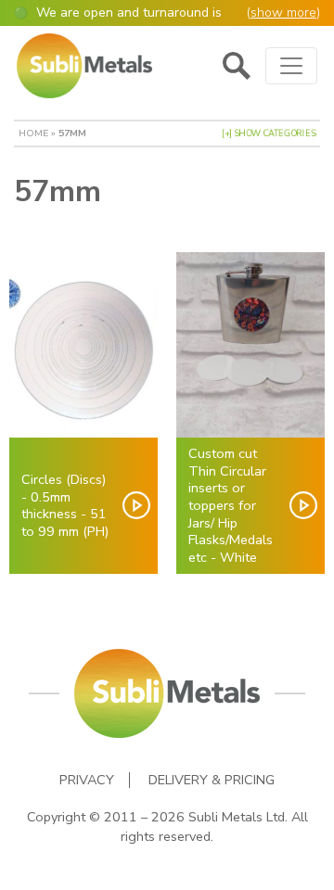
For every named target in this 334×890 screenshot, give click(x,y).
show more (283, 12)
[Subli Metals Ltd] (84, 66)
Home (33, 133)
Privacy (86, 780)
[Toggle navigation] (291, 65)
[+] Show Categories (268, 133)
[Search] (236, 66)
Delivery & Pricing (211, 780)
